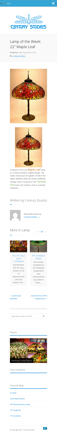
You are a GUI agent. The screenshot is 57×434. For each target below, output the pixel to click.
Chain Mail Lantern (17, 398)
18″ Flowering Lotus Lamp (20, 404)
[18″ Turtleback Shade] (38, 246)
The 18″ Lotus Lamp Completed (18, 258)
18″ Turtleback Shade (38, 257)
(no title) (13, 393)
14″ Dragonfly (15, 410)
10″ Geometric (15, 416)
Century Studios (19, 56)
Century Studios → (32, 217)
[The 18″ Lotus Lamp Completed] (18, 246)
